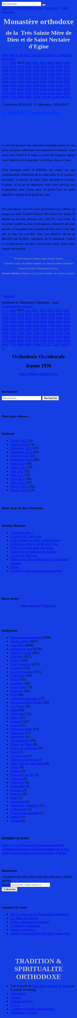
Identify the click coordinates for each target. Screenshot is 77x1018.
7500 (51, 85)
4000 (59, 70)
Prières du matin (21, 729)
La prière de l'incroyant (25, 536)
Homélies (16, 656)
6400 (36, 82)
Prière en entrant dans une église (32, 548)
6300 (28, 82)
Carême (15, 771)
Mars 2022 (17, 482)
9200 (43, 93)
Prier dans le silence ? (16, 55)
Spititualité (17, 786)
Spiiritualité (18, 687)
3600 (28, 70)
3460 (59, 66)
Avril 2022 (17, 478)
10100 (46, 97)
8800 (12, 93)
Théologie (17, 782)
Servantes (16, 691)
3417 (5, 66)
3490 (12, 70)
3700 (36, 70)
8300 (43, 89)
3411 (28, 62)
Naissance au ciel (22, 775)
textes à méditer (20, 664)
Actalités (16, 668)
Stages (14, 767)
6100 (12, 82)
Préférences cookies (23, 1012)
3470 (66, 66)
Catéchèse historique (24, 698)
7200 (28, 85)
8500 (59, 89)
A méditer (17, 683)
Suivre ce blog (11, 8)
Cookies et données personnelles (32, 1009)
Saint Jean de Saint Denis (27, 763)
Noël (13, 694)
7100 (20, 85)
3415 (58, 62)
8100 (28, 89)
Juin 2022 (17, 471)
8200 (36, 89)
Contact (15, 997)
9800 (20, 97)
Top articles (18, 993)
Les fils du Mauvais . (24, 555)
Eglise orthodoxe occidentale (29, 922)
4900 (59, 74)
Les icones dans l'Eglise (26, 702)
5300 (20, 78)
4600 (36, 74)
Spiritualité (17, 714)
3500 (20, 70)
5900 (66, 78)
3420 (28, 66)
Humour (16, 794)
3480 (5, 70)
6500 (43, 82)
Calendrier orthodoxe (24, 805)
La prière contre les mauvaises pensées (36, 570)
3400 (12, 62)
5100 (5, 78)
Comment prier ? (21, 532)
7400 (43, 85)
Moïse (14, 567)
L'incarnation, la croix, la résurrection (35, 540)
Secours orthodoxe (23, 929)
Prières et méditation (24, 748)
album (14, 717)
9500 (66, 93)
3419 (20, 66)
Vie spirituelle (19, 740)
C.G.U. (15, 1005)
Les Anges (17, 801)
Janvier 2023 (19, 444)
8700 (5, 93)
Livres (14, 725)
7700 (66, 85)
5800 (59, 78)
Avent (14, 752)
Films (14, 710)
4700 (43, 74)
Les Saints (17, 706)
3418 (12, 66)
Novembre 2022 (21, 452)
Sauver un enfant (43, 55)
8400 (51, 89)
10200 (55, 97)
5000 (66, 74)
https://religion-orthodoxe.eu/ (38, 374)
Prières (14, 660)
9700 (12, 97)
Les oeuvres (18, 756)
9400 (59, 93)
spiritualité (17, 736)
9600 (5, 97)
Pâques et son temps (23, 759)
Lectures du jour (21, 649)
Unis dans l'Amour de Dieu (50, 986)
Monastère (17, 733)
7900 (12, 89)
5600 (43, 78)
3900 (51, 70)
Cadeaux (16, 778)
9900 (28, 97)
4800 (51, 74)
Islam (14, 797)
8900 (20, 93)
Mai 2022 (16, 475)
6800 (66, 82)
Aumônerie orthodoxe (25, 925)
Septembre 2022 (21, 459)
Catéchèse (17, 675)
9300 (51, 93)
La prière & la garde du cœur (31, 112)
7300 (36, 85)
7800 (5, 89)
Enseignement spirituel (17, 306)
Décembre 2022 (21, 448)
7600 (59, 85)
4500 (28, 74)
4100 (66, 70)
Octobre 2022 (19, 456)
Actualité (16, 721)
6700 (59, 82)
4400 (20, 74)
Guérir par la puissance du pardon (33, 551)
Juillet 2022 (18, 467)
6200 (20, 82)
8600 (66, 89)
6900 (5, 85)
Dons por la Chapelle (24, 813)
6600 (51, 82)
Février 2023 (19, 440)
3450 (51, 66)
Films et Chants (20, 653)
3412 (35, 62)
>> (4, 101)
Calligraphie (18, 809)
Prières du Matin (21, 744)
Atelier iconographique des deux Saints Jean (40, 933)
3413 (43, 62)
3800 (43, 70)
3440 (43, 66)
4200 (5, 74)
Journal (15, 817)
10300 (65, 97)
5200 (12, 78)
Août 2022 (17, 463)
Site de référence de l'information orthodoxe (39, 914)
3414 (50, 62)
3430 (36, 66)
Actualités (17, 645)
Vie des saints (19, 641)
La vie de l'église (21, 672)
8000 (20, 89)
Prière (14, 679)
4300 (12, 74)
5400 (28, 78)
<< (4, 62)
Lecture (15, 820)
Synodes (16, 790)
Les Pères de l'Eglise (24, 918)
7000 (12, 85)
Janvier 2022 (19, 490)
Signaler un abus (21, 1001)
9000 (28, 93)
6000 (5, 82)
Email (6, 884)
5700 (51, 78)
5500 (36, 78)
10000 (37, 97)
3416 (66, 62)
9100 (36, 93)
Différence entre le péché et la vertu (34, 544)
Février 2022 (19, 486)
